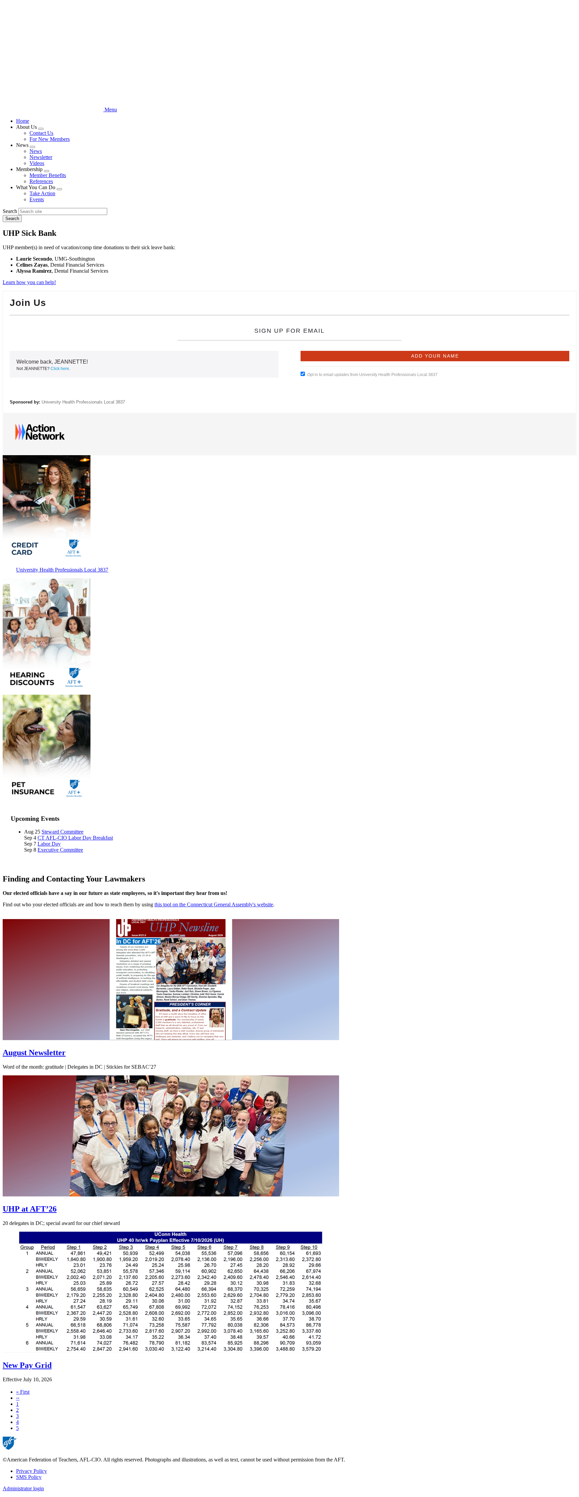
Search (10, 211)
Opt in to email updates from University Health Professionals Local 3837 (372, 374)
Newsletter (40, 157)
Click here (60, 368)
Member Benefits (47, 175)
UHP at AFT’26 (30, 1209)
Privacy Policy (31, 1471)
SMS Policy (29, 1477)
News (35, 151)
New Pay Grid (27, 1365)
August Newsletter (34, 1052)
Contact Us (41, 133)
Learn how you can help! (29, 282)
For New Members (49, 139)
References (41, 181)
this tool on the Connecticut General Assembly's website (213, 904)
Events (36, 199)
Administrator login (23, 1488)
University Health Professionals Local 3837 (83, 402)
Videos (36, 163)
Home (22, 121)
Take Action (42, 193)
